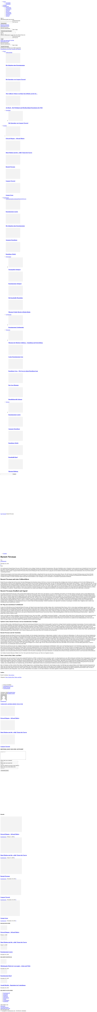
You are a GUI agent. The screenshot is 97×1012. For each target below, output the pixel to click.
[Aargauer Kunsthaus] (13, 237)
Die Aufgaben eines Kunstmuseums (15, 65)
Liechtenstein (8, 8)
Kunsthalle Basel (12, 457)
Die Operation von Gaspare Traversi (16, 79)
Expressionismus (6, 688)
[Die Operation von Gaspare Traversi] (13, 76)
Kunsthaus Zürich (11, 254)
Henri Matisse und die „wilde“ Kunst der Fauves (19, 152)
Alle (7, 52)
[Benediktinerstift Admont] (15, 396)
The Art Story (11, 675)
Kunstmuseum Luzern (12, 211)
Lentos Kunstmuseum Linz (15, 357)
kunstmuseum (3, 561)
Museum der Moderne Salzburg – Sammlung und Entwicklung (25, 342)
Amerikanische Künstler (8, 686)
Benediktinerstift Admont (15, 399)
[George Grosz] (13, 192)
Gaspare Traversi (10, 181)
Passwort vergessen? (5, 24)
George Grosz (9, 195)
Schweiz (7, 11)
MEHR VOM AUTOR (18, 704)
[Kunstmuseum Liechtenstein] (15, 324)
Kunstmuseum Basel (6, 976)
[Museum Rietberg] (15, 468)
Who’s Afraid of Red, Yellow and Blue (13, 677)
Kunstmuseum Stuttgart (15, 283)
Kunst (4, 1)
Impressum (3, 1006)
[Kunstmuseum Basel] (4, 973)
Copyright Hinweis (5, 1007)
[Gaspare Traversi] (13, 178)
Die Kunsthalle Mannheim (15, 298)
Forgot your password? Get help (7, 40)
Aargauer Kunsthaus (11, 240)
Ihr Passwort (15, 22)
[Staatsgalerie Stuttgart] (15, 267)
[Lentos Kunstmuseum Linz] (15, 354)
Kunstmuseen (6, 6)
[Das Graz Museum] (15, 382)
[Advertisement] (40, 484)
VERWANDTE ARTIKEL (7, 704)
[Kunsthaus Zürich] (13, 251)
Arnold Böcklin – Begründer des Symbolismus (13, 985)
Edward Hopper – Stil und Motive (15, 138)
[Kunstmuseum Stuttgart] (15, 281)
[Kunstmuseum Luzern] (13, 209)
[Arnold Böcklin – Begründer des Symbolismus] (4, 982)
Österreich (8, 10)
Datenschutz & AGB (5, 26)
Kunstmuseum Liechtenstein (16, 327)
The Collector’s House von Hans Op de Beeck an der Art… (21, 93)
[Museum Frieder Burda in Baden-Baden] (15, 309)
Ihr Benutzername (16, 20)
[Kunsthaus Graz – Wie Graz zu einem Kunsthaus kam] (15, 368)
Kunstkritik (8, 2)
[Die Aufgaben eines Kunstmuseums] (13, 62)
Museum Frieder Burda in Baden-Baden (19, 312)
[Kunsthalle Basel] (15, 454)
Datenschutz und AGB (5, 1008)
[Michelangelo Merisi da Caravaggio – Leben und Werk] (3, 963)
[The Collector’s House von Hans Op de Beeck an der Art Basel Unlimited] (13, 91)
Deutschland (8, 7)
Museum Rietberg (13, 471)
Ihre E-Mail (15, 29)
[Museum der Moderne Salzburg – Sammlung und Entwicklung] (15, 340)
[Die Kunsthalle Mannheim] (15, 295)
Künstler (5, 5)
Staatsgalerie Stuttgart (14, 269)
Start (1, 513)
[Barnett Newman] (13, 164)
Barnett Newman (10, 167)
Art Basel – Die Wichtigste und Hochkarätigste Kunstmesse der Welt (24, 107)
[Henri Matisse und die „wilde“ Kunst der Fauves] (13, 150)
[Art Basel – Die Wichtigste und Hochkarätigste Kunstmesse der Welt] (13, 105)
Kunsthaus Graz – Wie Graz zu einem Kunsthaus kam (23, 371)
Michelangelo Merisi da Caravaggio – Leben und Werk (15, 966)
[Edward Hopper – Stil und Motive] (13, 135)
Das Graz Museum (13, 385)
